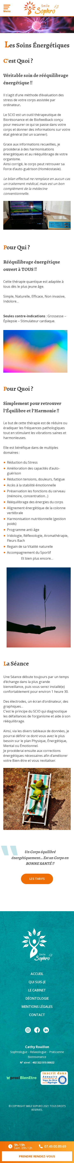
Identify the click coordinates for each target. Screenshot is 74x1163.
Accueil (37, 974)
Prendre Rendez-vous (37, 1156)
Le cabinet (37, 990)
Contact (37, 1015)
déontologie (37, 998)
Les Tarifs (37, 879)
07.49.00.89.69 (55, 1146)
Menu (6, 11)
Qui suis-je (37, 982)
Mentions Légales (37, 1006)
